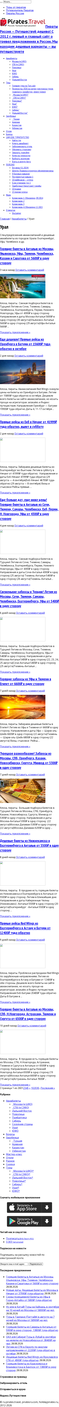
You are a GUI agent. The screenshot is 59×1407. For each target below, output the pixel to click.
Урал (14, 70)
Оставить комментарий (29, 270)
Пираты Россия (15, 13)
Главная (5, 218)
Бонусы (9, 134)
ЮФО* (15, 106)
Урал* (14, 103)
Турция (16, 119)
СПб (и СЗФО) (18, 64)
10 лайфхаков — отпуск (22, 179)
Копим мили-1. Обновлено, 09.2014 (27, 197)
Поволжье (16, 67)
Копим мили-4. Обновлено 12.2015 (27, 207)
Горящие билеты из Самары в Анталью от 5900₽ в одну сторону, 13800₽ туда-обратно (32, 1328)
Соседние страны (22, 1124)
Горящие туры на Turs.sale (24, 85)
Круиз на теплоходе (21, 155)
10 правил (16, 188)
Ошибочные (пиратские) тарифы (26, 185)
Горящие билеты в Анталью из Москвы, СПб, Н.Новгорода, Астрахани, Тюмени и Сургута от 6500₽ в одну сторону (28, 1014)
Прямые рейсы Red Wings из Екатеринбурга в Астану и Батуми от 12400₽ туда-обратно (25, 928)
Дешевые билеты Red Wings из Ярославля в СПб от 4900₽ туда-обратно (32, 1358)
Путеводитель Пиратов (20, 10)
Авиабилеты (11, 58)
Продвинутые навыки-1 (22, 176)
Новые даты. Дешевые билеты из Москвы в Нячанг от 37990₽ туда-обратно (32, 1291)
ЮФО (14, 73)
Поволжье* (17, 100)
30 (37, 1088)
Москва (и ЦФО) (19, 61)
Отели (9, 131)
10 (32, 1088)
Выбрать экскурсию (21, 158)
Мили (8, 194)
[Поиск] (1, 2)
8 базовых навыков (21, 173)
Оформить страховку (21, 149)
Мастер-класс (14, 1154)
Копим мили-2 (18, 201)
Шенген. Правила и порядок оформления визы (33, 170)
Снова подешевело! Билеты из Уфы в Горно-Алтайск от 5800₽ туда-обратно (29, 1298)
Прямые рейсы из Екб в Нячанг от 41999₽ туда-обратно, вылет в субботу (28, 424)
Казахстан (16, 125)
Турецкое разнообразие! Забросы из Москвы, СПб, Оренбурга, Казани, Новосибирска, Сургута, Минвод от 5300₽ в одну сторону (28, 760)
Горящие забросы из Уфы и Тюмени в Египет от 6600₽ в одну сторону (25, 681)
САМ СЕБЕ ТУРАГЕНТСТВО (17, 137)
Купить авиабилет (20, 143)
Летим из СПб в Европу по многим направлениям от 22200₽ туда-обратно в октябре (30, 1350)
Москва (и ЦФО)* (20, 94)
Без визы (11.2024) (20, 167)
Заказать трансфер (20, 152)
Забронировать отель (22, 146)
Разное (10, 1161)
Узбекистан (17, 128)
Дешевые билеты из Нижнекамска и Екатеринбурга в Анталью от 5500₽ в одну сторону (29, 845)
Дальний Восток (19, 79)
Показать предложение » (15, 332)
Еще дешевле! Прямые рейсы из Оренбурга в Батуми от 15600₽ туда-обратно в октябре (25, 344)
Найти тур (16, 140)
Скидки (10, 1164)
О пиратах (10, 210)
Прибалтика (19, 1117)
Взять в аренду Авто (21, 161)
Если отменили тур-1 (21, 182)
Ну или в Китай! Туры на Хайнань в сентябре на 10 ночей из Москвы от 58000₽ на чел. (32, 1308)
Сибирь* (15, 109)
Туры (8, 82)
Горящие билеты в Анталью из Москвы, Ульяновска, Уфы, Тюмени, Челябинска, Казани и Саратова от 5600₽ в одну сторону (27, 255)
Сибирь (15, 76)
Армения (16, 122)
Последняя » (48, 1088)
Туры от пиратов (16, 7)
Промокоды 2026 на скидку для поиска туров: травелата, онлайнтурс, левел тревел (32, 90)
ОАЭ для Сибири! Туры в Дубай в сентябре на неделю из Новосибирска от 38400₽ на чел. (31, 1340)
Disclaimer (16, 213)
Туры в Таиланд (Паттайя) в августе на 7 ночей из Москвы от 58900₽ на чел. (30, 1318)
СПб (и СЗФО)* (19, 97)
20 (35, 1088)
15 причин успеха (20, 191)
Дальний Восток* (20, 112)
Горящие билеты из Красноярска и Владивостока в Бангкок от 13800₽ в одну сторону (31, 1367)
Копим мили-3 (18, 204)
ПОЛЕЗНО (10, 164)
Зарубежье (11, 116)
